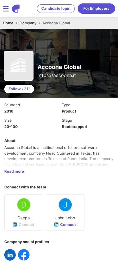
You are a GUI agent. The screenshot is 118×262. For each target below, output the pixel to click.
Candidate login (55, 8)
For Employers (96, 8)
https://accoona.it (57, 75)
